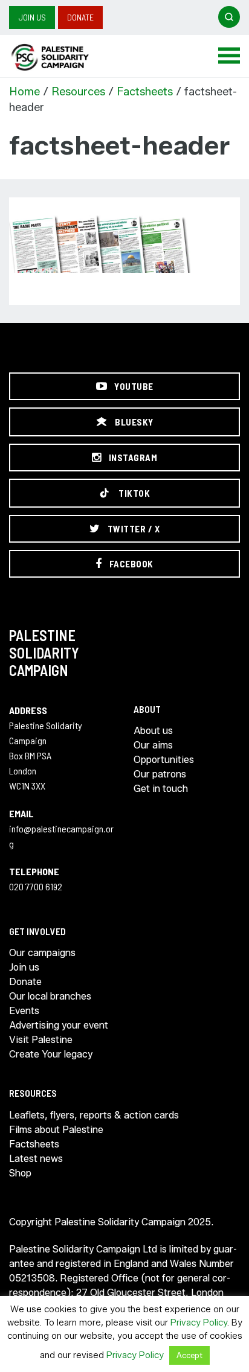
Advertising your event (58, 1025)
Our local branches (50, 996)
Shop (20, 1173)
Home (24, 91)
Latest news (36, 1158)
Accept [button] (189, 1355)
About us (153, 730)
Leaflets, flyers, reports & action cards (94, 1115)
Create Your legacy (50, 1054)
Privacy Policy (198, 1322)
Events (24, 1010)
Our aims (153, 745)
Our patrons (160, 774)
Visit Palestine (41, 1039)
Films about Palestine (56, 1129)
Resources (78, 91)
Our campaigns (42, 953)
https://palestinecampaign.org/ (63, 57)
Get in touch (161, 788)
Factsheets (145, 91)
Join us (32, 17)
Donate (80, 17)
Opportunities (164, 759)
